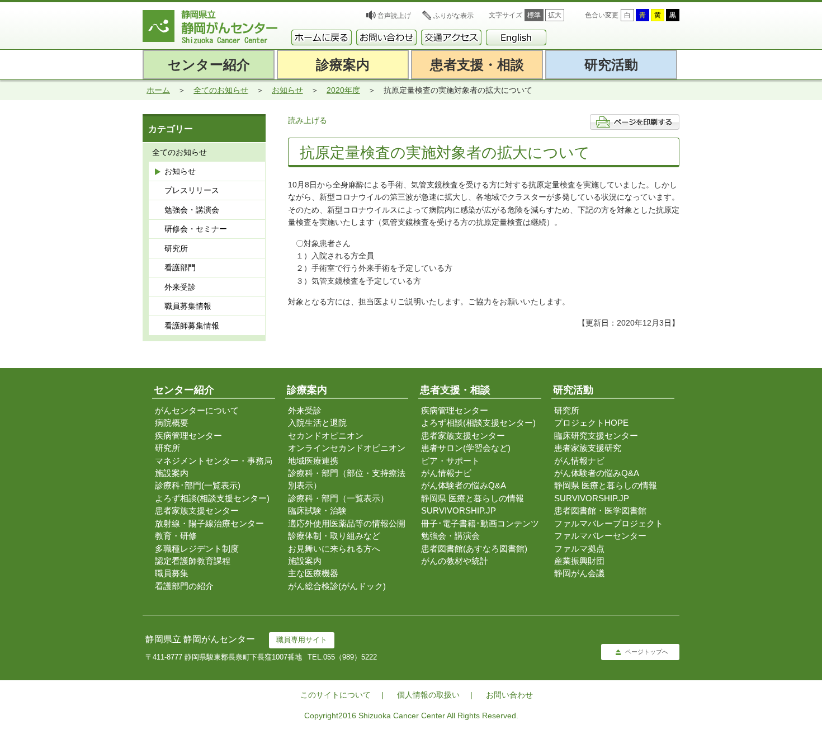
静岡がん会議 (579, 573)
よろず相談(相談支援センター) (212, 498)
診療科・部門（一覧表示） (338, 498)
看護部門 (180, 267)
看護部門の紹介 (184, 586)
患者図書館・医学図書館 (600, 510)
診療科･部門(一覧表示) (197, 485)
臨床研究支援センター (596, 435)
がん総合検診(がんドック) (337, 586)
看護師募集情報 (191, 325)
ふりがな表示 (453, 16)
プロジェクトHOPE (591, 422)
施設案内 (171, 473)
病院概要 (171, 422)
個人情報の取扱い (428, 694)
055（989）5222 (350, 657)
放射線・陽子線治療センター (209, 523)
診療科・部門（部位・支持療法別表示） (346, 479)
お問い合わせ (509, 694)
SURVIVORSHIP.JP (458, 510)
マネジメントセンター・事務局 (213, 460)
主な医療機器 (313, 573)
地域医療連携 (313, 460)
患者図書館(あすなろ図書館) (474, 548)
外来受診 (180, 287)
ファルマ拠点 (579, 548)
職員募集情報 (187, 306)
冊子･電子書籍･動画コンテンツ (480, 523)
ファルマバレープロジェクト (608, 523)
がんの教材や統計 (454, 561)
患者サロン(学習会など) (466, 448)
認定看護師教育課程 (192, 561)
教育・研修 (176, 535)
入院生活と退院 (317, 422)
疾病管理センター (188, 435)
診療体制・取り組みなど (334, 535)
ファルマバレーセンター (600, 535)
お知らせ (287, 90)
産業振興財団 (579, 561)
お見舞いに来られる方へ (334, 548)
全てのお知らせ (220, 90)
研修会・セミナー (195, 228)
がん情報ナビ (446, 473)
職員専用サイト (301, 640)
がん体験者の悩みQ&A (463, 485)
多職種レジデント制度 (197, 548)
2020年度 (343, 90)
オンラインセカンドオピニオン (346, 448)
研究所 (176, 248)
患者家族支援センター (197, 510)
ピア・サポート (450, 460)
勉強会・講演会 (191, 209)
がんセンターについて (197, 410)
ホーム (158, 90)
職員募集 (171, 573)
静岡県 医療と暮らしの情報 (472, 498)
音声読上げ (394, 16)
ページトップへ (646, 651)
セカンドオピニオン (325, 435)
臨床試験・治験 (317, 510)
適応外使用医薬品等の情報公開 (346, 523)
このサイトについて (335, 694)
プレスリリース (191, 190)
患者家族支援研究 (587, 448)
